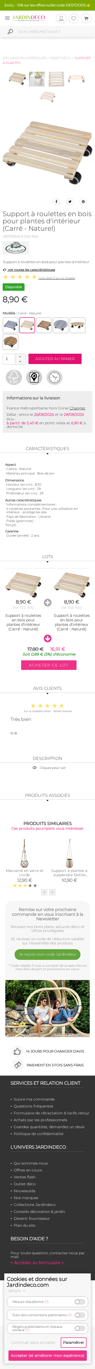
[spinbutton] (13, 358)
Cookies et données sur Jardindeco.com (37, 1282)
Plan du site (24, 1225)
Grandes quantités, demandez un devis (49, 1126)
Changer (78, 408)
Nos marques (26, 1197)
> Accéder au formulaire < (37, 1262)
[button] (20, 356)
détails (15, 1290)
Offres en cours (28, 1170)
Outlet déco (25, 1184)
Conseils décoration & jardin (39, 1211)
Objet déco (60, 58)
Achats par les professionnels (40, 1120)
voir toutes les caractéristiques (31, 270)
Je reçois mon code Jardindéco (47, 954)
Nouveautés (24, 1190)
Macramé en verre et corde (25, 872)
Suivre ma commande (34, 1099)
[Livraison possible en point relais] (34, 377)
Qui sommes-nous (31, 1163)
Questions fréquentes (33, 1106)
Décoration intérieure (24, 58)
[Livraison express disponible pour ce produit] (54, 377)
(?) (47, 1302)
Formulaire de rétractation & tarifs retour (51, 1113)
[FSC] (13, 377)
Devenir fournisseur (32, 1218)
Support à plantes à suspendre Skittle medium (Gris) (69, 875)
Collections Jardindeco (35, 1204)
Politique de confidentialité (38, 1133)
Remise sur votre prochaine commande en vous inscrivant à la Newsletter (47, 914)
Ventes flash (25, 1177)
